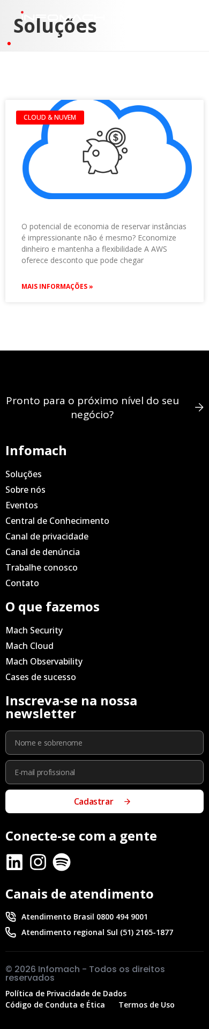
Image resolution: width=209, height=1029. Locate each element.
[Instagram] (38, 862)
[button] (178, 18)
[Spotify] (62, 862)
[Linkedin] (14, 862)
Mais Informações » (57, 286)
